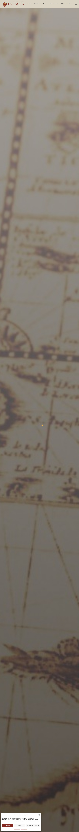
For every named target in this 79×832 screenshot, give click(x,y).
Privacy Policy (24, 829)
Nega (19, 825)
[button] (39, 815)
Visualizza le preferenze (33, 825)
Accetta (8, 825)
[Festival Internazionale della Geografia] (13, 4)
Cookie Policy (17, 829)
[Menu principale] (75, 4)
